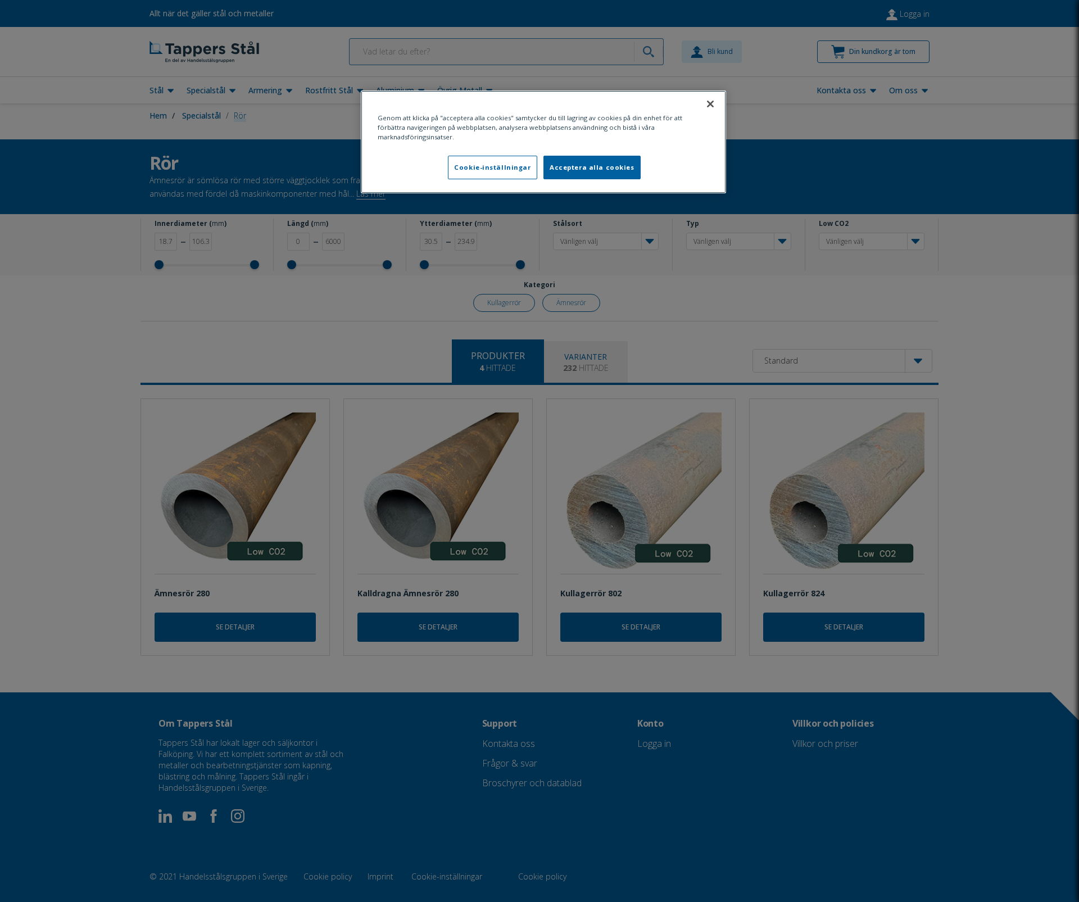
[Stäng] (710, 104)
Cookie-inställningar (492, 167)
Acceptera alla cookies (592, 167)
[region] (543, 141)
